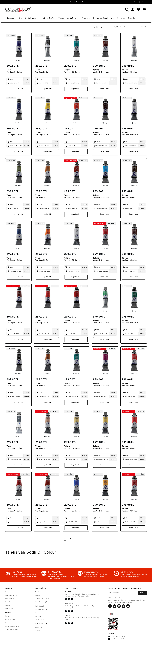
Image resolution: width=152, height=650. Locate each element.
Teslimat (8, 605)
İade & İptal (9, 608)
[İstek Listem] (138, 9)
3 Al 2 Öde (38, 631)
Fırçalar (37, 595)
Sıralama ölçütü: (113, 27)
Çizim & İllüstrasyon (42, 598)
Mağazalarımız (10, 620)
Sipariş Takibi (9, 598)
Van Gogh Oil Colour (14, 72)
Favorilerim (9, 602)
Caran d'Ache (39, 620)
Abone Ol (142, 593)
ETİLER (67, 615)
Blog (142, 2)
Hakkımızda (9, 623)
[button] (127, 9)
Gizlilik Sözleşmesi (11, 629)
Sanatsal (38, 592)
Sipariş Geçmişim (11, 595)
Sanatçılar (134, 2)
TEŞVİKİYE (69, 592)
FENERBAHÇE (69, 604)
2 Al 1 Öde (38, 627)
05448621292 (122, 639)
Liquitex (38, 613)
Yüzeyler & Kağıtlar (42, 602)
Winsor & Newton (41, 610)
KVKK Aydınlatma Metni (13, 626)
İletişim (7, 616)
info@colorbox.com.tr (118, 636)
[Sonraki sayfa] (87, 539)
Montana (38, 616)
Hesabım (8, 592)
